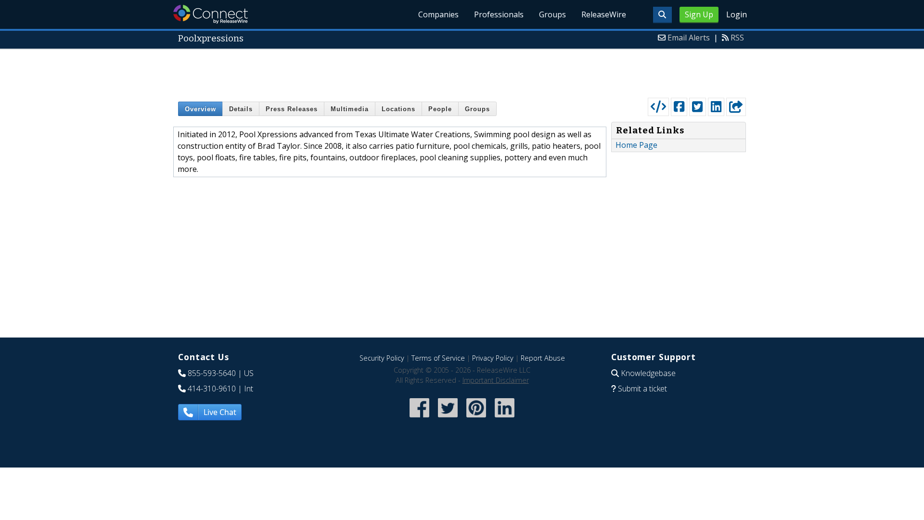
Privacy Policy (492, 358)
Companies (438, 14)
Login (736, 14)
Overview (200, 109)
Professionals (499, 14)
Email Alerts (688, 37)
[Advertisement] (462, 71)
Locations (398, 109)
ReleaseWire (603, 14)
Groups (552, 14)
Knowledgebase (648, 373)
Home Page (636, 145)
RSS (737, 37)
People (440, 109)
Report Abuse (543, 358)
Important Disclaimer (495, 380)
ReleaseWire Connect (210, 14)
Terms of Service (438, 358)
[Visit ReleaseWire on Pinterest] (476, 418)
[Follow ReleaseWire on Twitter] (448, 418)
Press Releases (292, 109)
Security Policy (381, 358)
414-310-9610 (212, 388)
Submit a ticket (642, 388)
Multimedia (350, 109)
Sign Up (699, 14)
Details (241, 109)
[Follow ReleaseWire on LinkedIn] (504, 418)
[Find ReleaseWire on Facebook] (419, 418)
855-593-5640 (212, 373)
